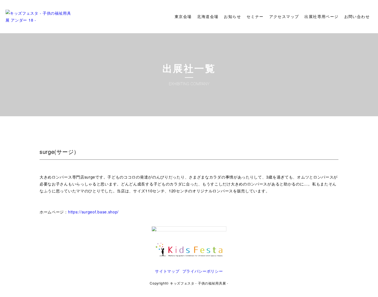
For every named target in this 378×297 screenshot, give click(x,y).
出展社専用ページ (321, 16)
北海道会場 (207, 16)
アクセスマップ (284, 16)
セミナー (255, 16)
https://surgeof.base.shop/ (93, 212)
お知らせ (232, 16)
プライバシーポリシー (202, 271)
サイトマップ (167, 271)
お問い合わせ (357, 16)
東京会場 (183, 16)
